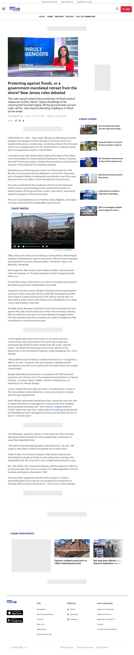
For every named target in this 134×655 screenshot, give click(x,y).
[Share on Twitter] (20, 121)
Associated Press (15, 116)
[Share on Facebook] (16, 121)
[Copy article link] (23, 121)
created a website (53, 407)
